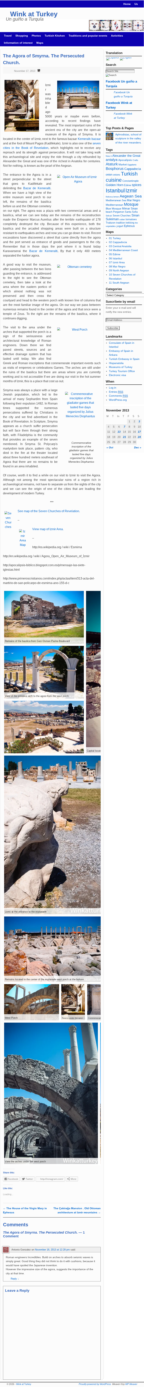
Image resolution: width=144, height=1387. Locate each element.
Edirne (127, 185)
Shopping (21, 35)
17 (139, 431)
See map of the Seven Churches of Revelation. (49, 511)
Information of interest (18, 42)
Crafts (135, 160)
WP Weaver (131, 1384)
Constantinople (130, 181)
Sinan (135, 215)
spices (136, 185)
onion (109, 174)
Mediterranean (114, 204)
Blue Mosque (113, 208)
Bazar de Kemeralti (36, 188)
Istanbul (115, 191)
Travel (8, 35)
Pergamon (118, 212)
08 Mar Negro (117, 266)
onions (116, 174)
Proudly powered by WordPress (95, 1384)
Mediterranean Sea (116, 200)
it (111, 156)
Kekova (109, 197)
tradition (120, 222)
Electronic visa (117, 375)
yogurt (119, 226)
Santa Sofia (131, 212)
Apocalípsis (125, 159)
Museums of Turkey (120, 367)
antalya (112, 160)
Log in (112, 387)
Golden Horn (114, 185)
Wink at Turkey (34, 14)
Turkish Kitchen (55, 35)
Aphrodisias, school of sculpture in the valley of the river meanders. (128, 138)
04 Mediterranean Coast (123, 250)
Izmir (131, 190)
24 (139, 436)
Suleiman (112, 219)
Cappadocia (132, 169)
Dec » (137, 447)
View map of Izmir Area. (48, 529)
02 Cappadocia (118, 242)
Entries (116, 391)
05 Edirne (114, 254)
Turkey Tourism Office (122, 371)
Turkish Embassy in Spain (124, 358)
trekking (130, 222)
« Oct (109, 447)
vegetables (111, 226)
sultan (122, 219)
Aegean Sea (131, 196)
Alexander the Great (126, 156)
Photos (36, 35)
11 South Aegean (119, 282)
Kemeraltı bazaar (89, 138)
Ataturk (112, 164)
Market (122, 164)
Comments (118, 395)
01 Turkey (115, 238)
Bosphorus (115, 169)
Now (108, 156)
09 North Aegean (119, 270)
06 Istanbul (115, 258)
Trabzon (111, 222)
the (136, 223)
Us (136, 3)
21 (124, 436)
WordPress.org (118, 399)
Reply (15, 1278)
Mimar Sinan (130, 208)
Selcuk (109, 216)
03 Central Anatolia (120, 246)
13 (119, 431)
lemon (116, 197)
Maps (39, 42)
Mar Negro (133, 200)
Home (127, 3)
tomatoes (131, 219)
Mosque (131, 204)
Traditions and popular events (88, 35)
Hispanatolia (116, 363)
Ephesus (129, 225)
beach (109, 212)
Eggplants (132, 165)
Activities (117, 35)
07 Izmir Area (117, 262)
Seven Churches (122, 215)
